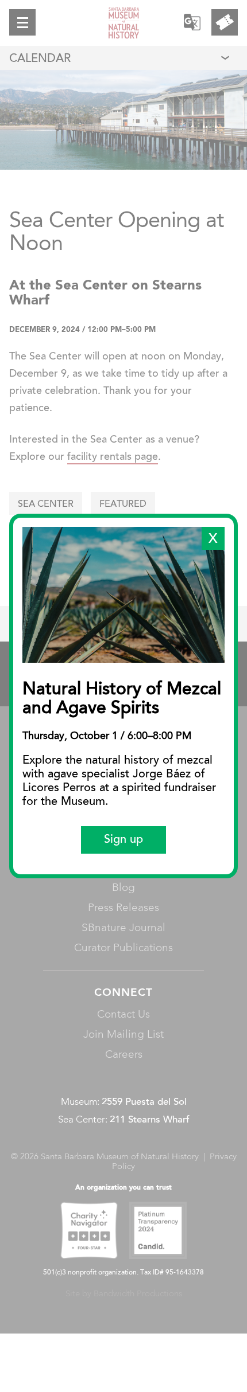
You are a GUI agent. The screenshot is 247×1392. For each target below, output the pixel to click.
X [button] (213, 539)
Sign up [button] (123, 840)
